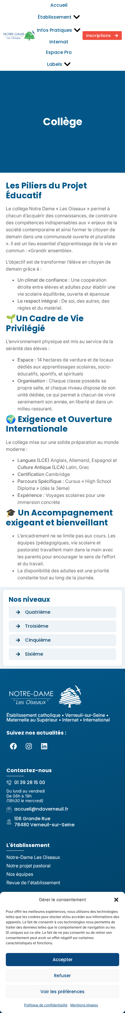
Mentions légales (84, 1005)
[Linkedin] (44, 746)
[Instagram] (29, 746)
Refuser (62, 976)
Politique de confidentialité (45, 1005)
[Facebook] (13, 746)
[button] (116, 900)
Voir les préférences (62, 992)
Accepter (63, 959)
